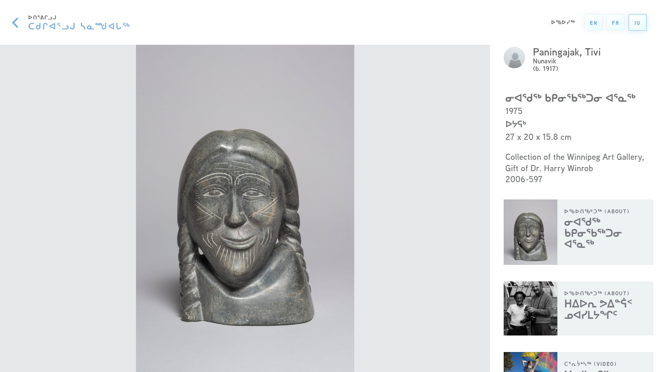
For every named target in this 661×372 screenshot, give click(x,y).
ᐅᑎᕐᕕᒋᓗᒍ (79, 22)
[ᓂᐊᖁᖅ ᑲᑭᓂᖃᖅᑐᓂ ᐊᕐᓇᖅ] (578, 232)
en (594, 23)
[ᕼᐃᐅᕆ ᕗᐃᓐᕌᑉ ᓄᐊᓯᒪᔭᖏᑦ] (578, 308)
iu (637, 23)
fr (616, 23)
